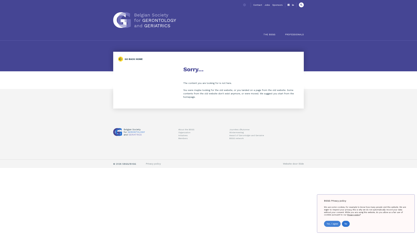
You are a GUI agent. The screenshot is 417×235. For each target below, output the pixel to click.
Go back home (134, 59)
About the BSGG (186, 129)
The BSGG (269, 34)
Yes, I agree (332, 224)
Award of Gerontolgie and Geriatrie (246, 135)
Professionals (294, 34)
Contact (257, 5)
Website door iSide (293, 163)
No (346, 224)
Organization (184, 132)
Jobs (267, 5)
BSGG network (236, 138)
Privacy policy (153, 163)
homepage (189, 97)
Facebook (289, 4)
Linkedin (293, 4)
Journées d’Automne (239, 129)
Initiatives (183, 135)
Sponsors (277, 5)
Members (183, 138)
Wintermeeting (236, 132)
